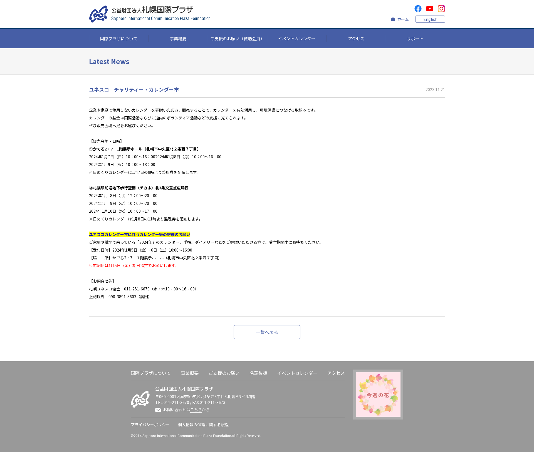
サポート (415, 38)
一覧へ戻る (267, 332)
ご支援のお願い (224, 373)
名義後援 (258, 373)
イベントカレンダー (296, 38)
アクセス (356, 38)
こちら (196, 409)
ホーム (403, 19)
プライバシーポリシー (150, 424)
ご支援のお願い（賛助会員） (237, 38)
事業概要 (178, 38)
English (430, 19)
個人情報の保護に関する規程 (203, 424)
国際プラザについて (118, 38)
